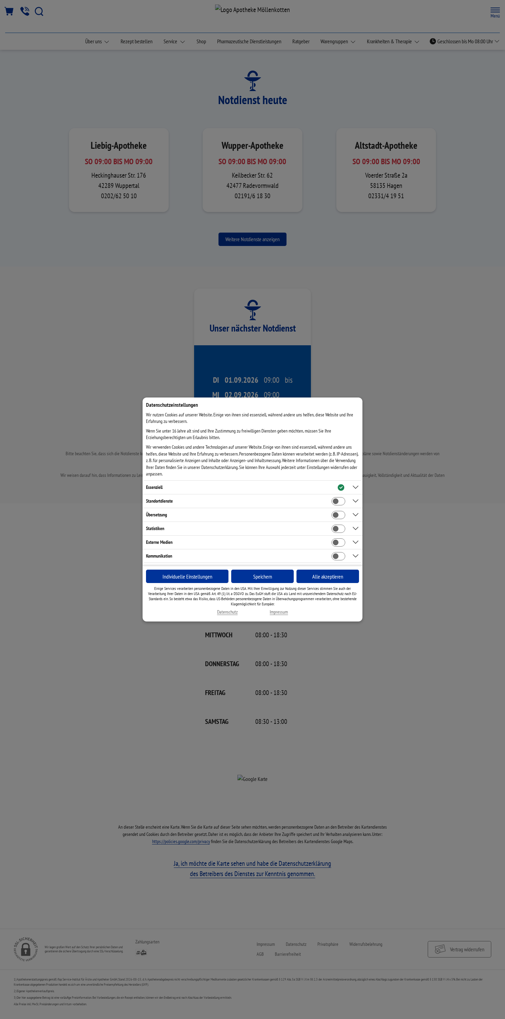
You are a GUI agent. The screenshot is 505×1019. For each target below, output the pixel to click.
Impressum (279, 612)
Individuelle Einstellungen (187, 576)
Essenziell (154, 487)
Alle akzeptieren (327, 576)
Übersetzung (156, 515)
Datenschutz (227, 612)
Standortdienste (159, 501)
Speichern (262, 576)
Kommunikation (159, 556)
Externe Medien (159, 542)
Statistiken (155, 528)
